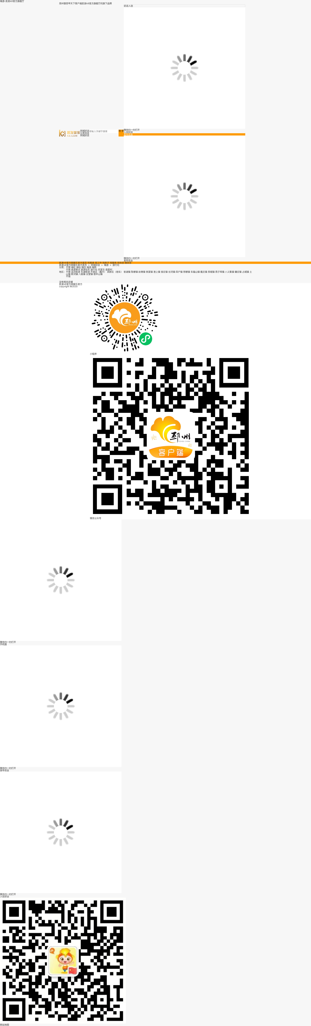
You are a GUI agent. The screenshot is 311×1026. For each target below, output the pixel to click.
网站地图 (4, 1024)
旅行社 (116, 265)
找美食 (90, 262)
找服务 (113, 262)
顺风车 (128, 262)
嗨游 (106, 265)
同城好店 (95, 265)
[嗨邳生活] (69, 132)
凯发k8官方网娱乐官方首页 (73, 262)
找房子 (105, 262)
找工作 (98, 262)
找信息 (120, 262)
